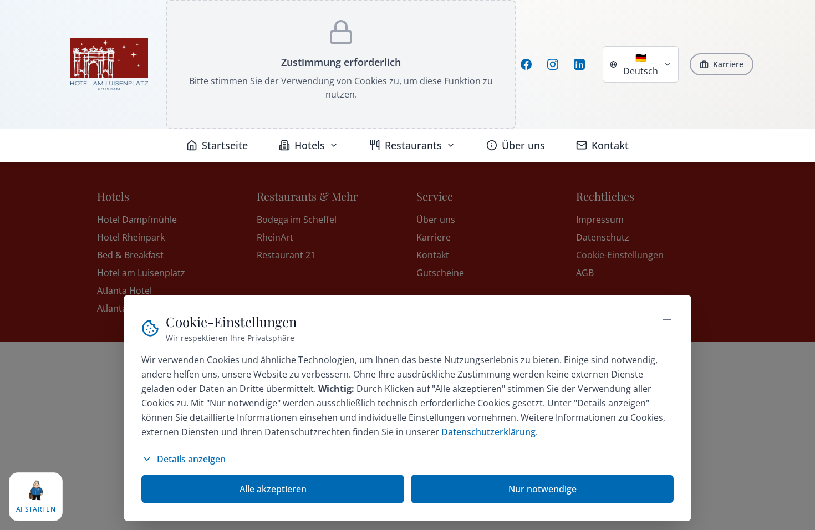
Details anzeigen (191, 459)
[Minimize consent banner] (667, 319)
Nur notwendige (542, 489)
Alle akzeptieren (273, 489)
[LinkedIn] (579, 64)
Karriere (728, 64)
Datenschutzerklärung (488, 432)
